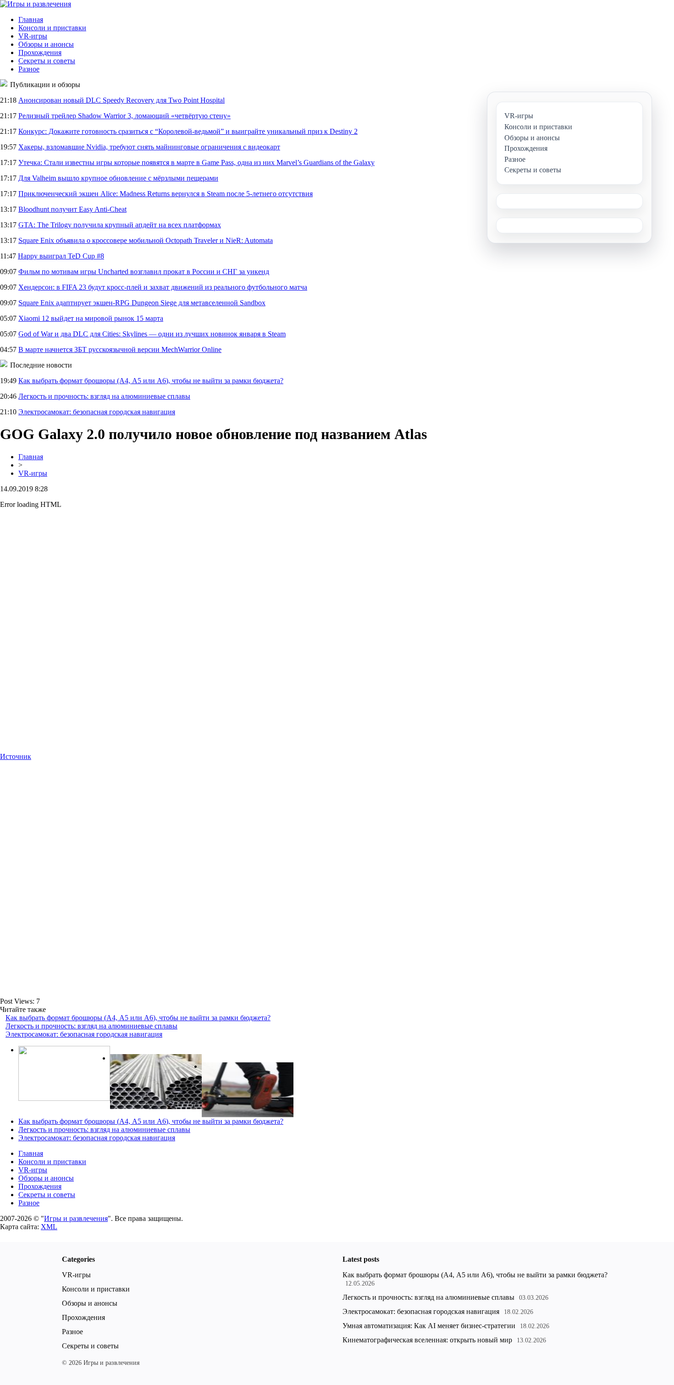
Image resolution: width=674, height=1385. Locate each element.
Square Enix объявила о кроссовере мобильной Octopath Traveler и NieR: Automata (145, 240)
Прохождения (39, 52)
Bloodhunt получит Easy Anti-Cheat (72, 209)
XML (49, 1227)
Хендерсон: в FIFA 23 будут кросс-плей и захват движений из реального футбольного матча (162, 287)
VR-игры (32, 36)
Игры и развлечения (76, 1218)
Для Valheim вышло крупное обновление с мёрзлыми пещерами (118, 178)
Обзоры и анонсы (46, 44)
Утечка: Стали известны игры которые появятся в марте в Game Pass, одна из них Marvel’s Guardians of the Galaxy (196, 162)
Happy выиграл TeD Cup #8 (61, 256)
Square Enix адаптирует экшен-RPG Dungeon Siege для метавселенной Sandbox (141, 303)
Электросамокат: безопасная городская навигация (96, 412)
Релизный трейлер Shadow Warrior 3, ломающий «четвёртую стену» (124, 116)
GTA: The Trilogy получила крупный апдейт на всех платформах (119, 225)
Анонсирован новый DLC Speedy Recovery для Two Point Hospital (121, 100)
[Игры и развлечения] (35, 4)
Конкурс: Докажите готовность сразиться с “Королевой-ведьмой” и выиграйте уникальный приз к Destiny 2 (188, 131)
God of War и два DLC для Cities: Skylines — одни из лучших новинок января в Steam (152, 334)
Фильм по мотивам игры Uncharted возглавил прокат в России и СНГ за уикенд (143, 271)
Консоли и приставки (52, 28)
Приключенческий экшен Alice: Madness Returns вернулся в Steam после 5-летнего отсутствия (165, 194)
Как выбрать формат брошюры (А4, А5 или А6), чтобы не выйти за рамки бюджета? (150, 381)
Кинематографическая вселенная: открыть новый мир (427, 1340)
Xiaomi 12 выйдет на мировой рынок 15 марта (90, 318)
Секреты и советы (46, 61)
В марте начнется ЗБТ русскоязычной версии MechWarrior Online (119, 349)
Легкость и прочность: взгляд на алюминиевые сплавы (104, 396)
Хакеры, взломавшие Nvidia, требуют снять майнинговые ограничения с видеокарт (149, 147)
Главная (30, 19)
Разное (28, 69)
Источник (15, 756)
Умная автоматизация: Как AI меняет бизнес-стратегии (429, 1326)
